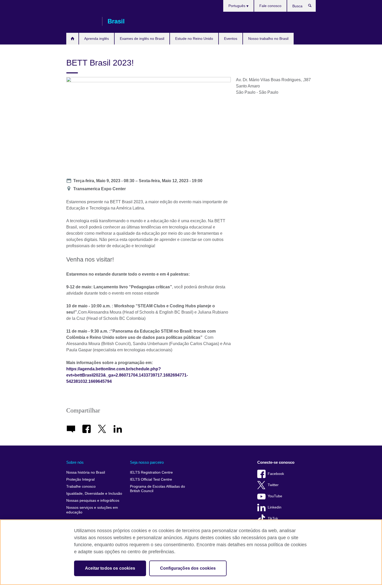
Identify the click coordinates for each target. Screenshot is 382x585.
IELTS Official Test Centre (151, 479)
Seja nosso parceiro (147, 462)
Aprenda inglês (96, 38)
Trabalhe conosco (81, 486)
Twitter (273, 485)
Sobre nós (75, 462)
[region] (191, 552)
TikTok (273, 518)
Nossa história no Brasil (85, 472)
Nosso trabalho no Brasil (268, 38)
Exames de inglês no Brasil (142, 38)
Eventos (230, 38)
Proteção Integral (80, 479)
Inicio (72, 38)
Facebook (276, 474)
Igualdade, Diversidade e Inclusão (94, 493)
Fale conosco (270, 6)
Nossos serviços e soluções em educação (92, 510)
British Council (81, 21)
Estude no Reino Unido (194, 38)
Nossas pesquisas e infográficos (92, 501)
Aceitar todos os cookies (110, 568)
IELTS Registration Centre (151, 472)
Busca (312, 6)
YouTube (275, 496)
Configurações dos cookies (188, 568)
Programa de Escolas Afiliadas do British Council (157, 489)
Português (237, 6)
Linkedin (274, 507)
